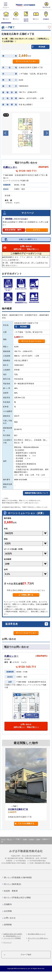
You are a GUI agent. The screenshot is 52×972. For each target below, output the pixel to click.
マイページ (46, 7)
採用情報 (8, 925)
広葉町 (38, 839)
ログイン (36, 230)
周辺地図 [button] (42, 47)
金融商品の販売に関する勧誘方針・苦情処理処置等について (12, 935)
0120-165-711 (28, 170)
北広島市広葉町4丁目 (18, 809)
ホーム (3, 839)
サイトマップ (7, 942)
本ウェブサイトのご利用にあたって (38, 939)
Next (46, 133)
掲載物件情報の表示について (36, 493)
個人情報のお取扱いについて (36, 934)
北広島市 (31, 839)
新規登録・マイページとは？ (16, 219)
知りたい (36, 19)
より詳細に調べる (26, 595)
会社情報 (8, 911)
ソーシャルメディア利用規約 (12, 938)
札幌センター (10, 167)
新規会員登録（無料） (14, 230)
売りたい (16, 19)
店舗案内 (46, 19)
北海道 (25, 839)
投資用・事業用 (26, 20)
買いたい (6, 19)
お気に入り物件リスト (28, 239)
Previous (5, 133)
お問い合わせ (26, 247)
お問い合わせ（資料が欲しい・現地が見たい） (26, 725)
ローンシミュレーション (26, 61)
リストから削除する (26, 823)
